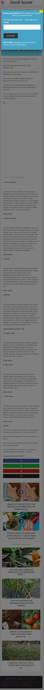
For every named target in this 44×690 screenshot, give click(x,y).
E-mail (6, 22)
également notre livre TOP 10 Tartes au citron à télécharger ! (22, 29)
